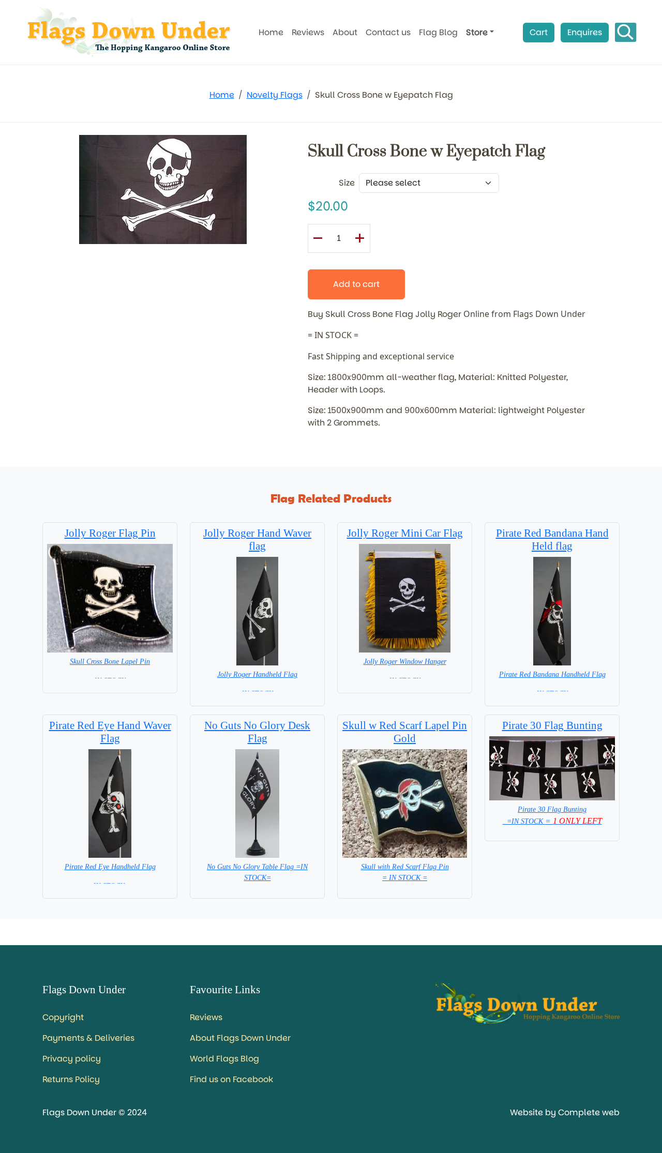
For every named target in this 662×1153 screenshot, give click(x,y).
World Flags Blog (224, 1059)
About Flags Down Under (240, 1038)
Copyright (63, 1017)
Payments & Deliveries (88, 1038)
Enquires (584, 32)
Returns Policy (71, 1079)
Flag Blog (438, 32)
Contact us (388, 32)
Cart (539, 32)
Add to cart (356, 284)
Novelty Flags (275, 95)
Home (271, 32)
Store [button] (477, 32)
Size (347, 183)
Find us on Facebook (231, 1079)
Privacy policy (71, 1059)
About (345, 32)
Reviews (308, 32)
